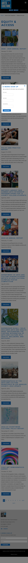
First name (5, 92)
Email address (5, 103)
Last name (5, 98)
